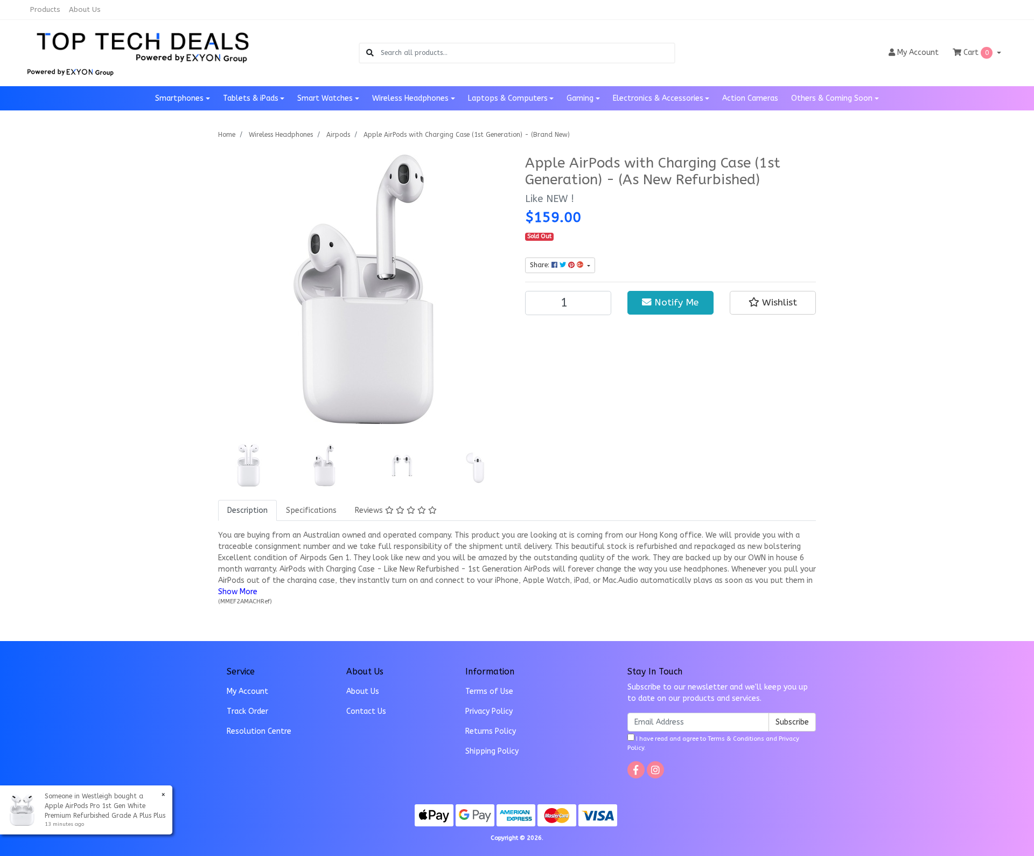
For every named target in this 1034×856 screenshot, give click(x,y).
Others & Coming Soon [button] (831, 98)
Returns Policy (490, 731)
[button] (773, 303)
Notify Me (675, 302)
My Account (247, 691)
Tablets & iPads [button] (250, 98)
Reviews (370, 510)
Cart (975, 52)
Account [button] (918, 52)
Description (247, 510)
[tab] (247, 510)
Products (45, 9)
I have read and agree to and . (713, 743)
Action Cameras (750, 98)
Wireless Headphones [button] (410, 98)
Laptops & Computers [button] (508, 98)
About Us (85, 9)
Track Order (247, 711)
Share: (540, 265)
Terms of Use (489, 691)
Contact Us (366, 711)
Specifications (311, 510)
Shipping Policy (492, 751)
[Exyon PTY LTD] (143, 46)
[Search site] (370, 53)
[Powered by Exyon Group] (70, 70)
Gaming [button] (580, 98)
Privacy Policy (489, 711)
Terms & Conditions (736, 738)
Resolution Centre (259, 731)
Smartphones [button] (179, 98)
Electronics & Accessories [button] (658, 98)
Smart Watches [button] (325, 98)
